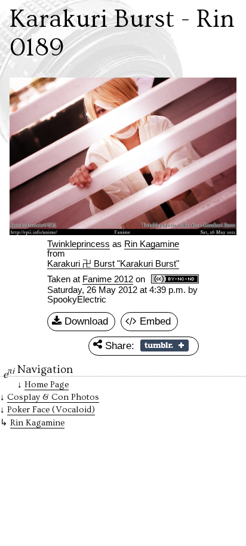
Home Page (46, 385)
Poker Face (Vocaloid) (51, 410)
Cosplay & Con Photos (53, 397)
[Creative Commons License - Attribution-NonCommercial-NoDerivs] (175, 279)
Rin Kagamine (37, 423)
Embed (154, 321)
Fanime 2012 (107, 279)
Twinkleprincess (78, 244)
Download (84, 321)
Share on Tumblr (164, 345)
